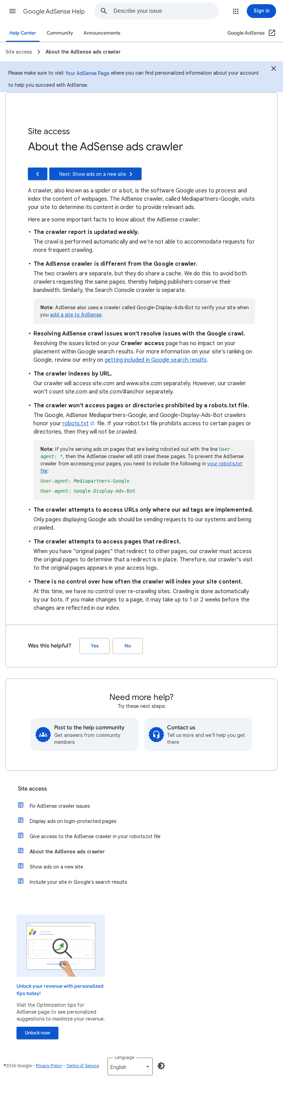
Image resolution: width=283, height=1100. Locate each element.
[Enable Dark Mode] (161, 1066)
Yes (95, 646)
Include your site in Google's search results (78, 882)
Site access (32, 788)
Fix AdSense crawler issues (60, 806)
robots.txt (75, 423)
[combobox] (166, 11)
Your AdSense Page (87, 73)
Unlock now (37, 1033)
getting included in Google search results (156, 360)
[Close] (274, 69)
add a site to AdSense (75, 315)
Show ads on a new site (56, 867)
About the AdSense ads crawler (67, 851)
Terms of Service (82, 1065)
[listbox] (130, 1066)
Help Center (22, 33)
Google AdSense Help (54, 11)
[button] (12, 11)
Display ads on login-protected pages (73, 821)
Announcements (102, 33)
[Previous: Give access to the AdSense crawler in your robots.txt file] (37, 174)
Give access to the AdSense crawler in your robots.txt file (95, 836)
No (128, 646)
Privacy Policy (49, 1065)
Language (124, 1057)
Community (60, 33)
